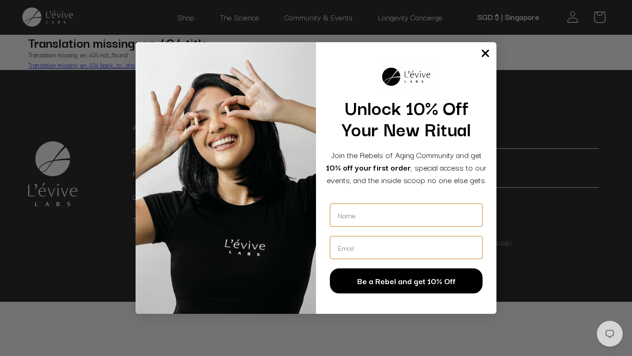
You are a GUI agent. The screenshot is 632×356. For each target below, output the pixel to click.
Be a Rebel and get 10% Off (406, 280)
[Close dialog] (485, 53)
